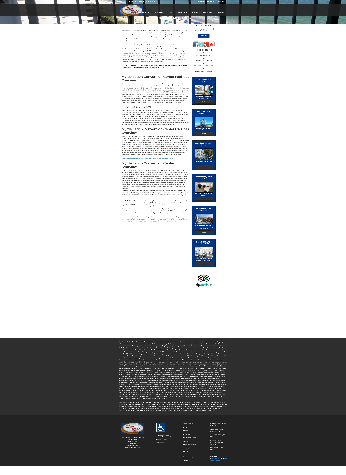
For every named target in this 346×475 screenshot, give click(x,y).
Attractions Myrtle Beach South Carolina (176, 350)
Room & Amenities (142, 12)
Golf (120, 366)
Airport (149, 348)
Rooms (185, 431)
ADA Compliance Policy (163, 436)
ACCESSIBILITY (210, 2)
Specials (185, 441)
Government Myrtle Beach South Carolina (163, 376)
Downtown (130, 358)
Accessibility (160, 443)
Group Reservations (189, 444)
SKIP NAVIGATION (220, 2)
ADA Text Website (162, 439)
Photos (195, 12)
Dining (198, 354)
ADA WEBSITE (201, 2)
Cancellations (187, 448)
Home (129, 12)
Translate (209, 31)
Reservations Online (189, 438)
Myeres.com (216, 458)
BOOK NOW (204, 36)
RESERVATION (160, 12)
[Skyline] (131, 6)
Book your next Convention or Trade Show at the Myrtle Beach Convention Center (147, 159)
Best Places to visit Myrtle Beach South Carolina (216, 442)
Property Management (179, 12)
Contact (221, 12)
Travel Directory (188, 424)
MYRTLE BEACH (208, 12)
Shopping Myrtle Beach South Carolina (211, 386)
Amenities (186, 434)
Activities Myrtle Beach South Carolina (131, 342)
